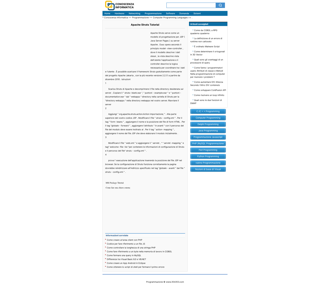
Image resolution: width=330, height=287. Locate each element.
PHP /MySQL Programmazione (208, 143)
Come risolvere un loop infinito (209, 95)
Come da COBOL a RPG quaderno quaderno (203, 32)
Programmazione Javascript (208, 137)
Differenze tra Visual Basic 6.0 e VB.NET (126, 259)
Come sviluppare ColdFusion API (210, 90)
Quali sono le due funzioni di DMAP (206, 102)
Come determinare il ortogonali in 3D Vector (207, 53)
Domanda (184, 13)
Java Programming (208, 130)
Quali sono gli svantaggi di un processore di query (206, 61)
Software (170, 13)
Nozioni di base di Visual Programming (208, 170)
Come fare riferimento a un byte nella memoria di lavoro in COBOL (139, 251)
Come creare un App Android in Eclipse (126, 263)
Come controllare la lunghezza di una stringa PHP (131, 247)
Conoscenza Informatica (116, 17)
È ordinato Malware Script (207, 46)
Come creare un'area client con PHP (124, 240)
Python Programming (208, 156)
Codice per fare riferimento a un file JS (126, 243)
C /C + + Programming (208, 111)
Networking (134, 13)
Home (107, 13)
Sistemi (197, 13)
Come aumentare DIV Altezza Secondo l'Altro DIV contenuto (206, 83)
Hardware (119, 13)
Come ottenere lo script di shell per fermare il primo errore (135, 267)
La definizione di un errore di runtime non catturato (206, 40)
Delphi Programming (208, 124)
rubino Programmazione (208, 163)
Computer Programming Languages (170, 17)
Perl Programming (208, 150)
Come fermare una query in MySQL (124, 255)
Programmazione (153, 13)
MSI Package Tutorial (115, 182)
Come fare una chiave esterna (118, 187)
